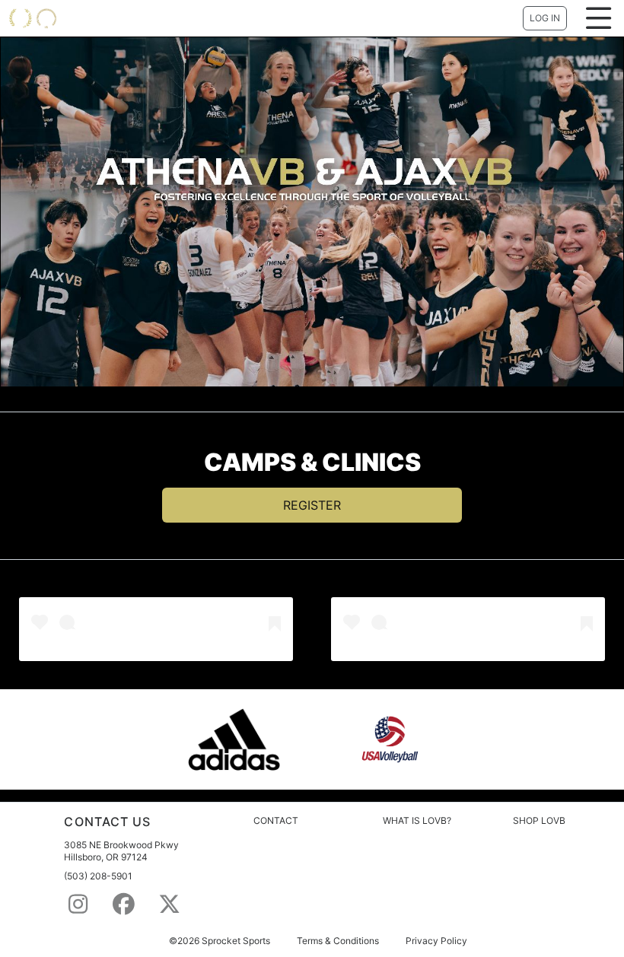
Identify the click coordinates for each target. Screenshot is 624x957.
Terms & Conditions (338, 941)
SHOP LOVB (539, 820)
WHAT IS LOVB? (417, 820)
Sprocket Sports (236, 941)
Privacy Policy (436, 941)
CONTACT (275, 820)
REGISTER (312, 505)
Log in (545, 18)
